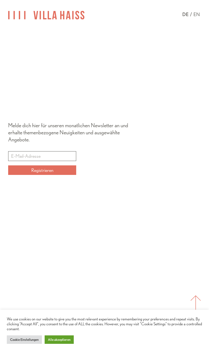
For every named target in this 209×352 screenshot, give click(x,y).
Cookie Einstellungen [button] (24, 340)
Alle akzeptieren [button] (59, 340)
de (185, 14)
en (196, 14)
